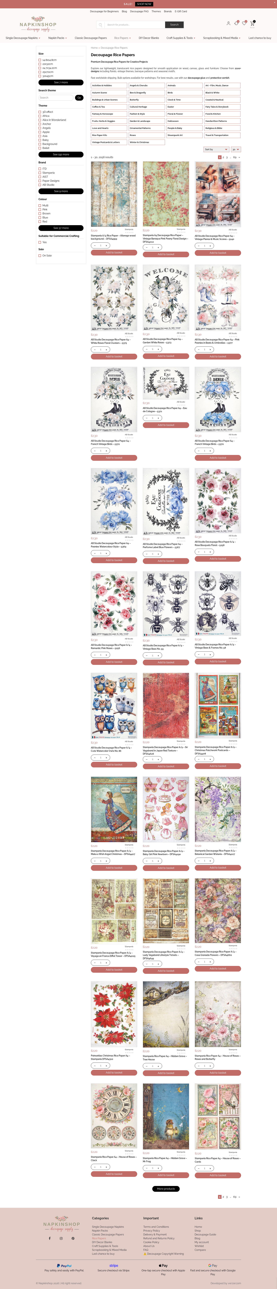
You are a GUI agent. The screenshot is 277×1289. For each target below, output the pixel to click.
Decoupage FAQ (139, 11)
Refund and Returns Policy (159, 1238)
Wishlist (199, 1246)
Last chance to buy (260, 37)
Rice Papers (121, 37)
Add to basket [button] (114, 252)
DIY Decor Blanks (149, 37)
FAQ (145, 1249)
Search (174, 24)
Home (94, 47)
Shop (198, 1230)
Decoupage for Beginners (104, 11)
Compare (200, 1249)
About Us (149, 1246)
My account (202, 1242)
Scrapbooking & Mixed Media (220, 37)
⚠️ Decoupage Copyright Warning (163, 1253)
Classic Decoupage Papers (91, 37)
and (208, 77)
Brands (168, 11)
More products (166, 1188)
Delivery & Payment (155, 1234)
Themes (156, 11)
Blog (124, 11)
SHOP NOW (144, 4)
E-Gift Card (181, 11)
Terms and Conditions (156, 1226)
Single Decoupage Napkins (22, 37)
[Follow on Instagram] (61, 1238)
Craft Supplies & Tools (180, 37)
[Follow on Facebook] (49, 1238)
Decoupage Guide (205, 1234)
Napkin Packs (56, 37)
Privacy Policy (151, 1230)
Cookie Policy (151, 1242)
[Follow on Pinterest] (73, 1238)
